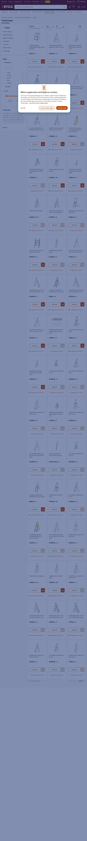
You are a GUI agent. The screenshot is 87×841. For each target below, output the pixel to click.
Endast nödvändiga (47, 108)
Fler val (23, 108)
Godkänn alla (62, 108)
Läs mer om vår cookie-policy (38, 103)
